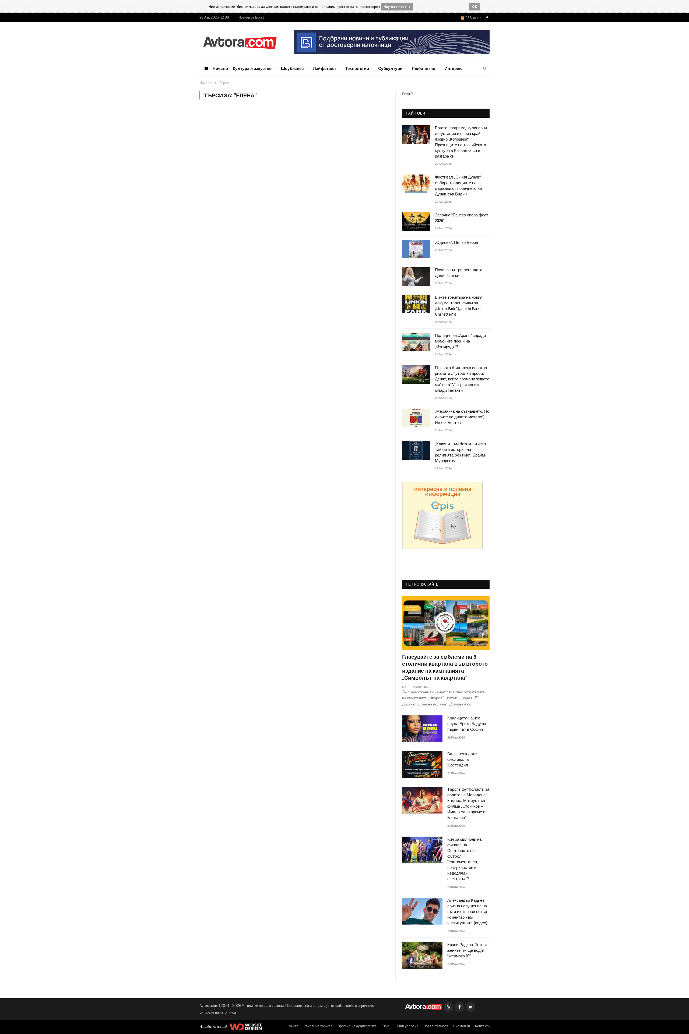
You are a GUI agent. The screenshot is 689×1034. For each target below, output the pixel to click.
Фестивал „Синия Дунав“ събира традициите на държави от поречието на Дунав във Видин (458, 186)
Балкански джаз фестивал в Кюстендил (462, 759)
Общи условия (406, 1026)
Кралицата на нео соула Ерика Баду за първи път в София (466, 724)
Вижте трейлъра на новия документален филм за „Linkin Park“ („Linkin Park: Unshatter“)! (458, 306)
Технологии (357, 68)
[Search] (484, 68)
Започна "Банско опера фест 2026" (461, 218)
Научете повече (397, 6)
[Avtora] (239, 42)
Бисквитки (461, 1026)
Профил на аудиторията (357, 1026)
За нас (293, 1026)
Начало (220, 68)
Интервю (454, 68)
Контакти (482, 1026)
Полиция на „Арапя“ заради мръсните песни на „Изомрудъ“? (460, 341)
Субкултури (390, 68)
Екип (385, 1026)
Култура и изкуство (252, 68)
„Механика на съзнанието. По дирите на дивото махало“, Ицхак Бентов (462, 417)
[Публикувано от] (406, 687)
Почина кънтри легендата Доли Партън (458, 273)
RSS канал (472, 18)
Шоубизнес (292, 68)
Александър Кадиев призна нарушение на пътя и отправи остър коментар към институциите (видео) (467, 912)
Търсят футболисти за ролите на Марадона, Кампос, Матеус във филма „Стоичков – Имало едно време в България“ (468, 804)
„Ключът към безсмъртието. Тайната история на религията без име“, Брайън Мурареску (461, 452)
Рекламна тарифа (318, 1026)
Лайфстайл (324, 68)
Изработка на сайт (214, 1026)
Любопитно (423, 68)
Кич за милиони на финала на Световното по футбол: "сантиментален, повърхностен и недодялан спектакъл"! (464, 859)
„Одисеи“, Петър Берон (456, 243)
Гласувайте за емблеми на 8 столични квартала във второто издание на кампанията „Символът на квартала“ (445, 668)
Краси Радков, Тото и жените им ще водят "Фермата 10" (467, 950)
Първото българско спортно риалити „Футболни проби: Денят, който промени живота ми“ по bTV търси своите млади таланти (462, 379)
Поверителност (435, 1026)
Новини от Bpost (251, 17)
